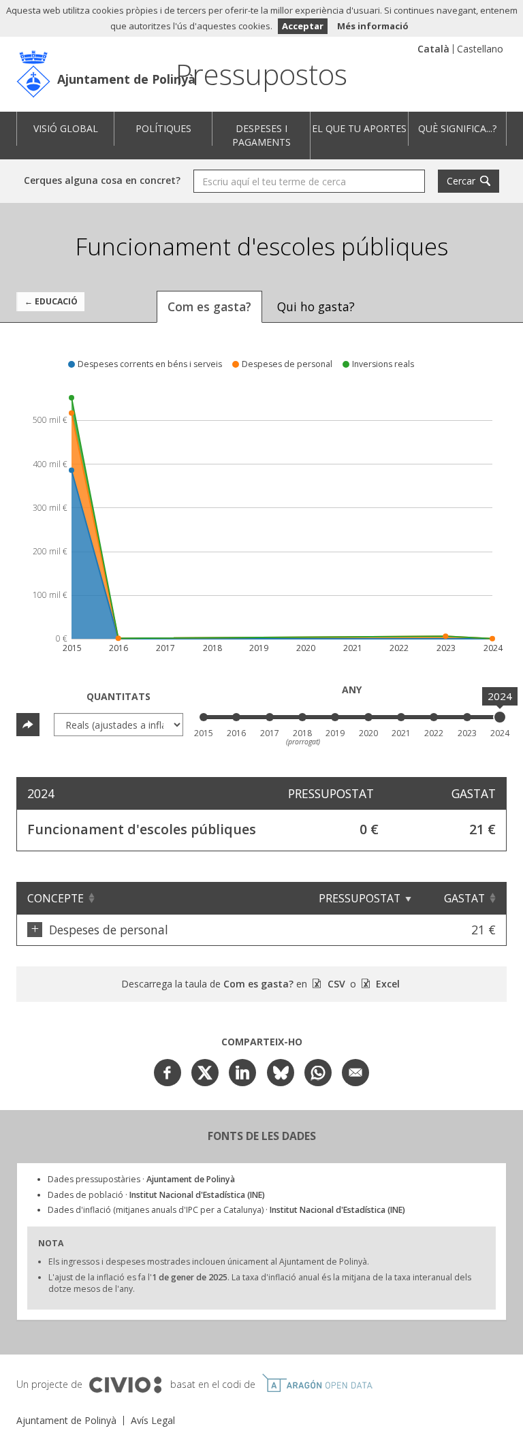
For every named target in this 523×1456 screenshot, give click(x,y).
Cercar (461, 180)
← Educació (51, 301)
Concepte (55, 898)
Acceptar (302, 26)
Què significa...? (457, 128)
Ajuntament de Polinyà (126, 79)
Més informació (373, 26)
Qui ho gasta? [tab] (316, 306)
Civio (125, 1385)
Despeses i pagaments (261, 135)
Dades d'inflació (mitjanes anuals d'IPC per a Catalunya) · (226, 1210)
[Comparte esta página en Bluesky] (280, 1072)
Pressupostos (261, 73)
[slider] (500, 717)
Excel (386, 983)
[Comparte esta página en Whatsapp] (318, 1072)
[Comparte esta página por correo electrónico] (355, 1072)
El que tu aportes (359, 128)
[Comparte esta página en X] (205, 1072)
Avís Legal (153, 1420)
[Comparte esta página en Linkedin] (242, 1072)
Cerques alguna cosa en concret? (102, 180)
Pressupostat (359, 898)
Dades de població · (156, 1195)
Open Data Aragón (317, 1383)
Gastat (464, 898)
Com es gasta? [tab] (209, 306)
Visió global (65, 128)
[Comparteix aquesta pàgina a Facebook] (167, 1072)
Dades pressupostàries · (141, 1179)
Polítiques (163, 128)
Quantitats (118, 696)
